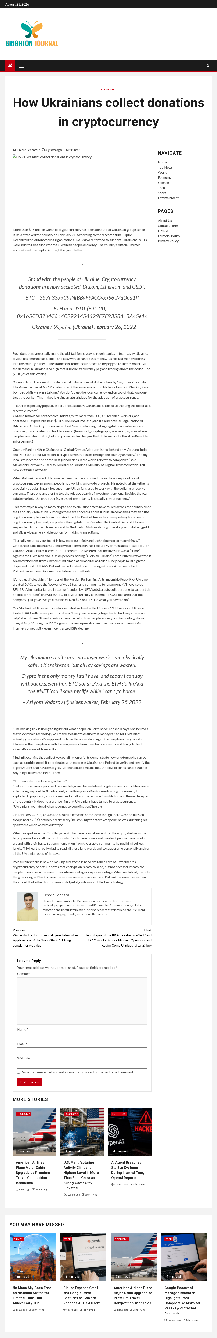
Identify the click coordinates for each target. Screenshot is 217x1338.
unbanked (57, 791)
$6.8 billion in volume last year (76, 421)
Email (22, 1044)
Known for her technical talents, (48, 416)
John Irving (41, 1189)
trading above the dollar (125, 369)
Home (162, 162)
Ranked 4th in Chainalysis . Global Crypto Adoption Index (66, 449)
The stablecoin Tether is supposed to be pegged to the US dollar (94, 364)
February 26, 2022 (115, 327)
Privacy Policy (168, 241)
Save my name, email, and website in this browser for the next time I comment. (78, 1072)
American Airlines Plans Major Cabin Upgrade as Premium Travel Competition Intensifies (33, 1173)
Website (23, 1058)
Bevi (66, 613)
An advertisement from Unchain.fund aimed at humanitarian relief (60, 561)
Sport (162, 193)
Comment (25, 974)
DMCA (163, 231)
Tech (161, 188)
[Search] (208, 66)
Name (22, 1029)
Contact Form (168, 225)
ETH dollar (123, 683)
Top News (165, 167)
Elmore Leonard (27, 150)
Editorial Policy (169, 236)
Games (18, 1239)
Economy (107, 89)
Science (163, 182)
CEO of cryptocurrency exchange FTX (84, 594)
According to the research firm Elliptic (104, 235)
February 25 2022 (121, 702)
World (162, 172)
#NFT (42, 691)
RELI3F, (18, 589)
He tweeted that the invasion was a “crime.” (109, 551)
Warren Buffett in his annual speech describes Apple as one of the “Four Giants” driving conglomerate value (45, 937)
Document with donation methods (65, 571)
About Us (165, 220)
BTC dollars (80, 683)
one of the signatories (97, 566)
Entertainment (168, 198)
